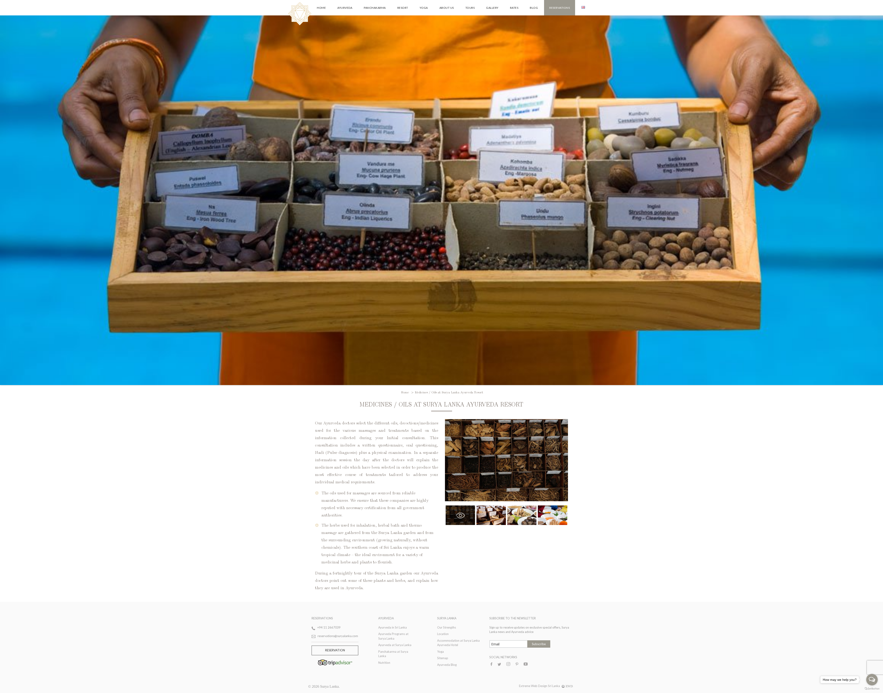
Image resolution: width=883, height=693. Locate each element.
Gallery (492, 7)
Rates (514, 7)
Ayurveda (344, 7)
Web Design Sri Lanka (545, 686)
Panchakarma (375, 7)
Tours (470, 7)
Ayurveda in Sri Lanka (392, 627)
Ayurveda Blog (447, 665)
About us (446, 7)
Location (443, 634)
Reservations (559, 7)
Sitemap (442, 658)
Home (321, 7)
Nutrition (384, 662)
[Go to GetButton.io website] (872, 688)
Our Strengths (446, 627)
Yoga (424, 7)
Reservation (335, 650)
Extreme (525, 686)
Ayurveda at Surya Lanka (394, 645)
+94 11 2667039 (329, 627)
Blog (534, 7)
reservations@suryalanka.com (338, 636)
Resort (402, 7)
